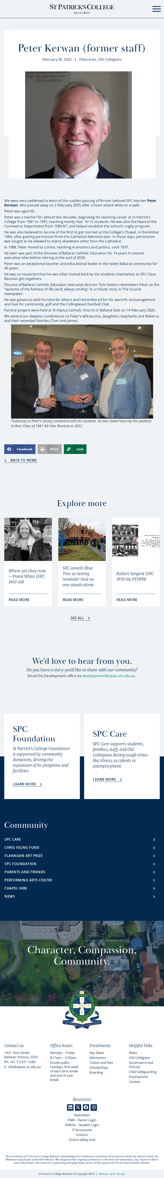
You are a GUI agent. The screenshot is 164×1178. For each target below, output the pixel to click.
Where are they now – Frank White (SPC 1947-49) (27, 576)
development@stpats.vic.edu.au (109, 675)
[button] (19, 449)
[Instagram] (94, 1107)
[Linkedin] (70, 1107)
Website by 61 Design (112, 1174)
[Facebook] (86, 1107)
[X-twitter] (78, 1107)
